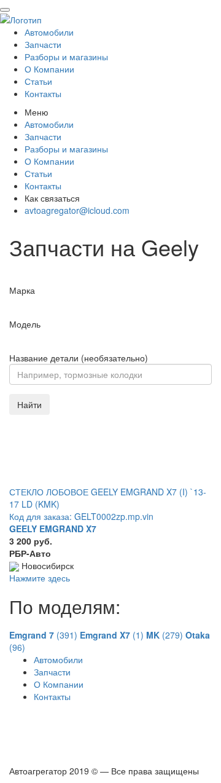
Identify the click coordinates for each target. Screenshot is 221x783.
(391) (44, 635)
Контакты (43, 93)
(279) (165, 635)
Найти (29, 404)
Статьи (38, 81)
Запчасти (43, 44)
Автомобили (49, 32)
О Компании (49, 69)
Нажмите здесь (39, 578)
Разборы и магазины (66, 56)
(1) (113, 635)
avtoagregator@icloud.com (77, 210)
